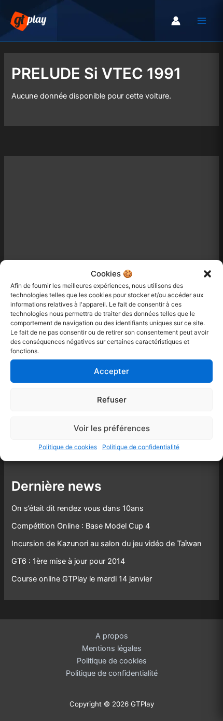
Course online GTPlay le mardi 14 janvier (81, 579)
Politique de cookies (67, 447)
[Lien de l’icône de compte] (175, 20)
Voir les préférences (112, 428)
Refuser (112, 400)
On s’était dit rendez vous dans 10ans (77, 508)
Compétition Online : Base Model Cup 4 (80, 526)
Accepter (111, 371)
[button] (207, 274)
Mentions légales (112, 648)
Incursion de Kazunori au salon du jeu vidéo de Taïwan (106, 543)
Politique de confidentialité (140, 447)
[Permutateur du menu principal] (202, 21)
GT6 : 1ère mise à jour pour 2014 (68, 561)
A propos (111, 636)
